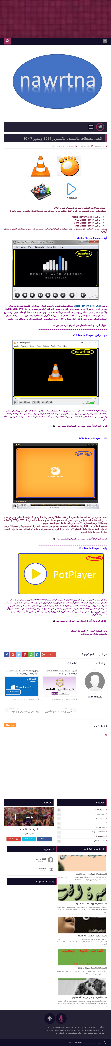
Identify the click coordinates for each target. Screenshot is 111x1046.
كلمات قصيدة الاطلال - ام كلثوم (92, 935)
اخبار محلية (100, 818)
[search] (7, 41)
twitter (27, 839)
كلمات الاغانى (99, 840)
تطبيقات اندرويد (98, 831)
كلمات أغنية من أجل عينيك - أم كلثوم (89, 997)
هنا (54, 325)
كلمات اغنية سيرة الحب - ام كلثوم (91, 903)
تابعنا (28, 816)
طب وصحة (100, 836)
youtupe (12, 839)
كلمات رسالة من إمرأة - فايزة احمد (91, 873)
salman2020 (70, 699)
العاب (103, 823)
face (43, 839)
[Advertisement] (55, 19)
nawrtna (78, 1043)
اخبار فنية (101, 814)
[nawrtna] (57, 82)
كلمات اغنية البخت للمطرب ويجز (92, 967)
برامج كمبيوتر (99, 827)
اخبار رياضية (100, 809)
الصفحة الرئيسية (68, 146)
